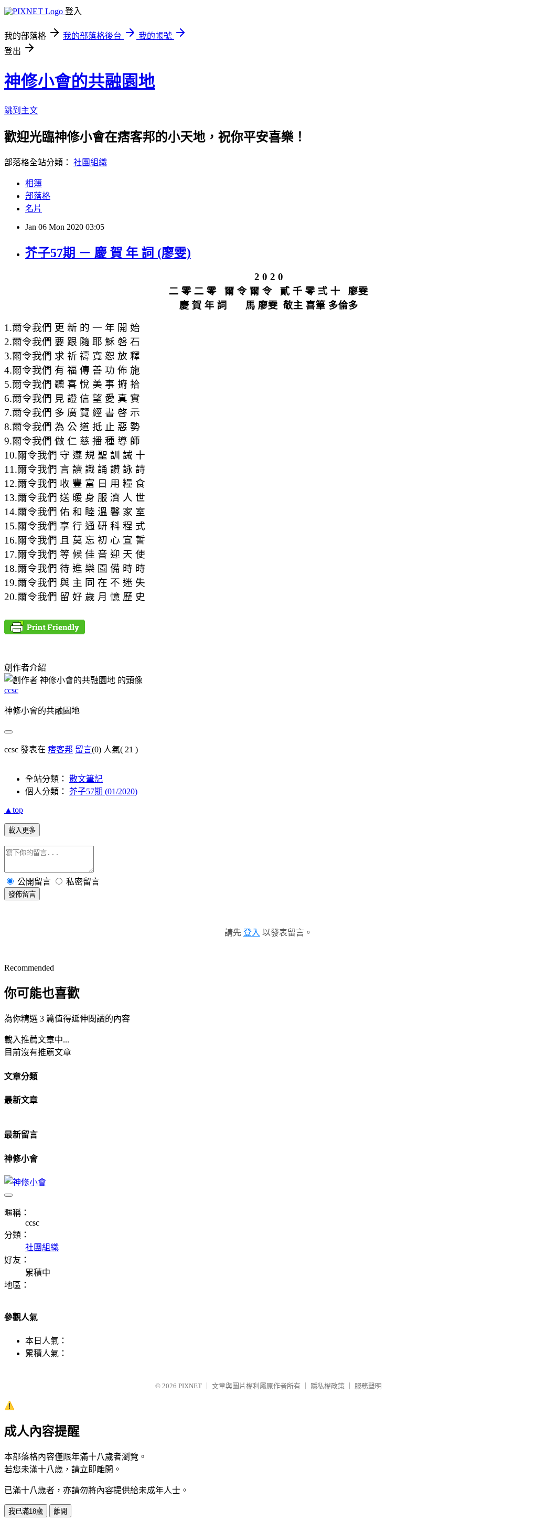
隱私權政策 (327, 1386)
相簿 (33, 183)
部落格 (37, 196)
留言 (83, 749)
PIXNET (190, 1386)
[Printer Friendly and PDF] (44, 631)
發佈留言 (22, 894)
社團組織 (90, 162)
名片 (33, 208)
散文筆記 (86, 778)
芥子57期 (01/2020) (103, 791)
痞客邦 (60, 749)
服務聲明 (368, 1386)
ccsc (11, 690)
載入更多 (22, 830)
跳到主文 (21, 110)
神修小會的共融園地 (79, 81)
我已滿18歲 (25, 1511)
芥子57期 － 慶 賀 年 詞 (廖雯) (108, 253)
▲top (13, 809)
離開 (60, 1511)
